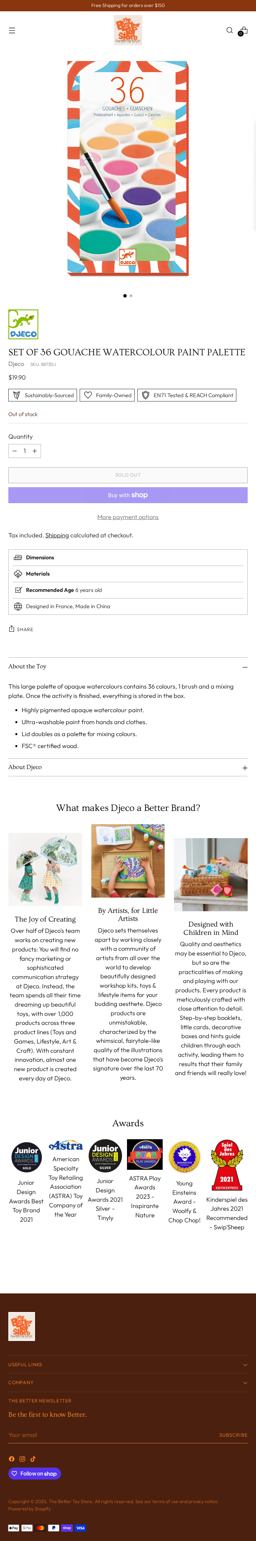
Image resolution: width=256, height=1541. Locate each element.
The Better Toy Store (70, 1501)
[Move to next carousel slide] (242, 1270)
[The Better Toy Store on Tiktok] (34, 1460)
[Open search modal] (230, 30)
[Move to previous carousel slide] (226, 1270)
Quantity (20, 436)
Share (25, 629)
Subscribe (233, 1435)
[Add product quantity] (35, 451)
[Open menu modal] (12, 30)
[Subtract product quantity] (15, 451)
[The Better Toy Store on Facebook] (12, 1460)
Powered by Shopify (29, 1509)
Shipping (57, 535)
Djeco (16, 364)
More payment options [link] (128, 517)
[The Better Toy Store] (128, 30)
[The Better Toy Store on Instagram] (23, 1460)
